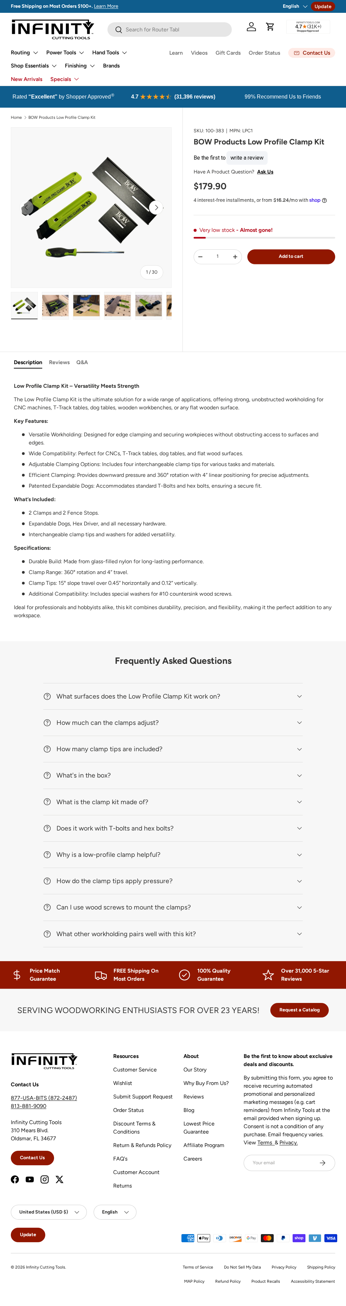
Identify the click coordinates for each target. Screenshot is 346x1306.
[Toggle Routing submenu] (35, 53)
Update (323, 6)
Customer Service (135, 1069)
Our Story (194, 1069)
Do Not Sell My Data (242, 1267)
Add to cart (291, 256)
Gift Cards (228, 53)
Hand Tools (105, 52)
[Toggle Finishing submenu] (92, 66)
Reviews (59, 362)
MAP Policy (194, 1281)
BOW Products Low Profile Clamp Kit (62, 117)
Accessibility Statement (313, 1281)
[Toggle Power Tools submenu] (81, 53)
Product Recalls (265, 1281)
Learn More (106, 6)
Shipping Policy (321, 1267)
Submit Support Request (143, 1096)
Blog (188, 1110)
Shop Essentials (30, 65)
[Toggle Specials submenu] (76, 79)
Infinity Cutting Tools (45, 1267)
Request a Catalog (299, 1010)
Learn (176, 53)
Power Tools (61, 52)
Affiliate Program (203, 1145)
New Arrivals (26, 79)
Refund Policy (228, 1281)
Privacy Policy (284, 1267)
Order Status (264, 53)
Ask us (265, 172)
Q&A (82, 362)
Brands (111, 65)
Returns (122, 1185)
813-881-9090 (28, 1106)
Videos (199, 53)
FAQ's (120, 1158)
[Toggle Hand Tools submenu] (124, 53)
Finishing (76, 65)
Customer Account (136, 1172)
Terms (266, 1142)
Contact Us (32, 1158)
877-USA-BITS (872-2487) (44, 1098)
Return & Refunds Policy (142, 1145)
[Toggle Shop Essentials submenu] (54, 66)
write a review (247, 158)
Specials (60, 79)
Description (28, 362)
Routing (20, 52)
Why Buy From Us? (206, 1083)
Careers (192, 1158)
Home (16, 117)
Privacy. (288, 1142)
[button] (270, 26)
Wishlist (122, 1083)
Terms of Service (198, 1267)
